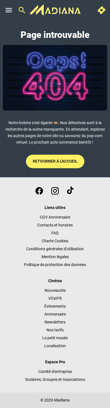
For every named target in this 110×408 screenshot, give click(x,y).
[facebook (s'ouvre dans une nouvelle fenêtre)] (39, 190)
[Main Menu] (9, 10)
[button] (55, 77)
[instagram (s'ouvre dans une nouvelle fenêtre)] (55, 190)
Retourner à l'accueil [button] (55, 161)
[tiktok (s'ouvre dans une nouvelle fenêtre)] (70, 190)
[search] (22, 10)
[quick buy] (101, 10)
